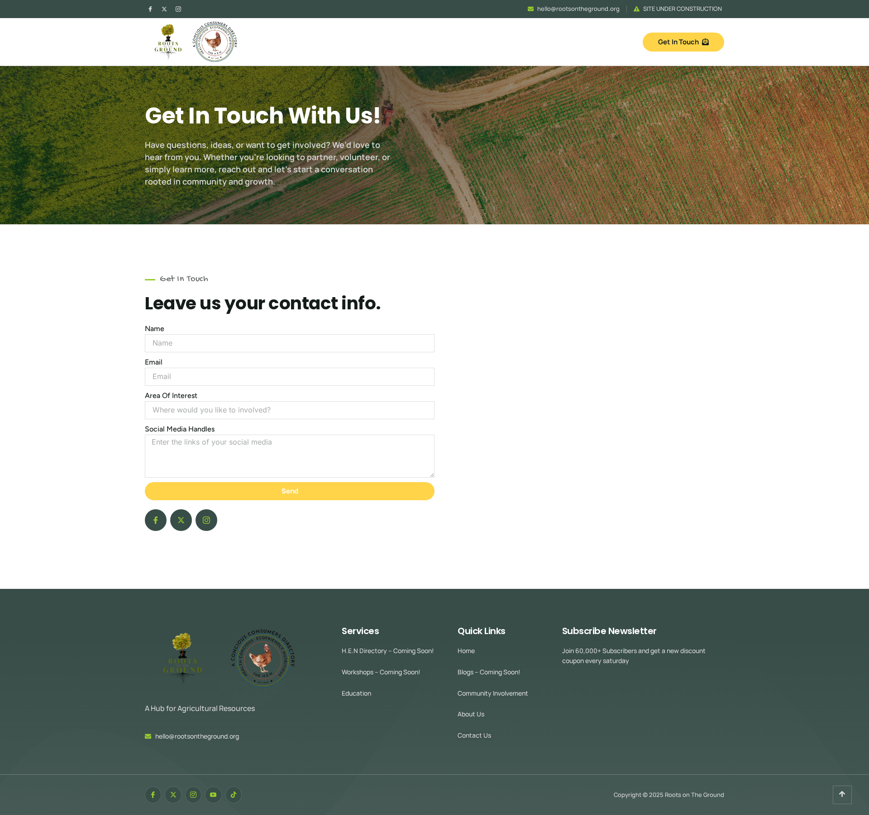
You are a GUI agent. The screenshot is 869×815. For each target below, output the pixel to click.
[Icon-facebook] (150, 9)
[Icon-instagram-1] (178, 9)
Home (466, 650)
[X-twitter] (164, 9)
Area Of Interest (171, 395)
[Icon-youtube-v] (213, 795)
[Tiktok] (233, 795)
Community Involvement (493, 693)
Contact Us (474, 735)
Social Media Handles (180, 429)
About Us (471, 714)
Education (356, 693)
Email (153, 362)
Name (154, 328)
